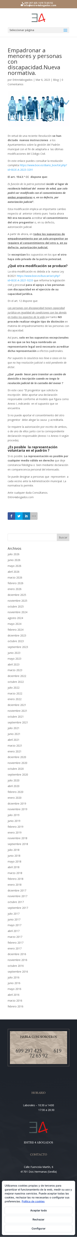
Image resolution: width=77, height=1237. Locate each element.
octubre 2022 (16, 682)
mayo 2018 (14, 861)
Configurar (39, 1228)
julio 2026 (13, 554)
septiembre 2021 (18, 722)
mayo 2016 (14, 989)
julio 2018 (13, 850)
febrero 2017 (15, 942)
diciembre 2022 (17, 676)
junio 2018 (14, 855)
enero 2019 (14, 832)
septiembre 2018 (18, 844)
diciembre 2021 (17, 705)
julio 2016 (13, 977)
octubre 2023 (16, 641)
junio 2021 (14, 734)
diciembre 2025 (17, 595)
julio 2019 (13, 815)
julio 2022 (13, 687)
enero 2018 (14, 884)
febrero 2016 (15, 1006)
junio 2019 (14, 821)
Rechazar (38, 1219)
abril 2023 (13, 664)
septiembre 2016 (18, 971)
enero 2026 (14, 589)
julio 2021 (13, 728)
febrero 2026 (15, 583)
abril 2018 (13, 867)
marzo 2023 (15, 670)
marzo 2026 (15, 577)
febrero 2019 (15, 826)
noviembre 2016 (17, 960)
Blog (56, 79)
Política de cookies (33, 1201)
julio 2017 (13, 913)
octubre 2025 (16, 606)
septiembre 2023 (18, 647)
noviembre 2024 (17, 612)
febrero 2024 (15, 629)
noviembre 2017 (17, 896)
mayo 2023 (14, 658)
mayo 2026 (14, 566)
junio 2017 (14, 919)
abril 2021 (13, 739)
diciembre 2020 (17, 757)
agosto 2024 (15, 618)
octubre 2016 (16, 966)
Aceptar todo (38, 1210)
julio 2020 (13, 780)
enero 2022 (14, 699)
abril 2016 (13, 994)
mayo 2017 (14, 925)
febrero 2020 (15, 792)
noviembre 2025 (17, 600)
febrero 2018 (15, 879)
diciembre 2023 (17, 635)
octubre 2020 (16, 768)
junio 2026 (14, 560)
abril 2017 (13, 931)
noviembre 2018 (17, 838)
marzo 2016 (15, 1000)
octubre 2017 (16, 902)
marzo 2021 (15, 745)
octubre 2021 (16, 716)
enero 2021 (14, 751)
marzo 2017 (15, 937)
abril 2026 (13, 571)
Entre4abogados (23, 79)
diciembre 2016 (17, 954)
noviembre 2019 (17, 809)
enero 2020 (14, 797)
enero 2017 (14, 948)
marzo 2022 (15, 693)
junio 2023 (14, 653)
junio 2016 (14, 983)
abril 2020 (13, 786)
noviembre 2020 (17, 763)
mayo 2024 (14, 624)
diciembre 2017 (17, 890)
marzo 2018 (15, 873)
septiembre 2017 (18, 908)
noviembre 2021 (17, 711)
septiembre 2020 (18, 774)
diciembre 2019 (17, 803)
